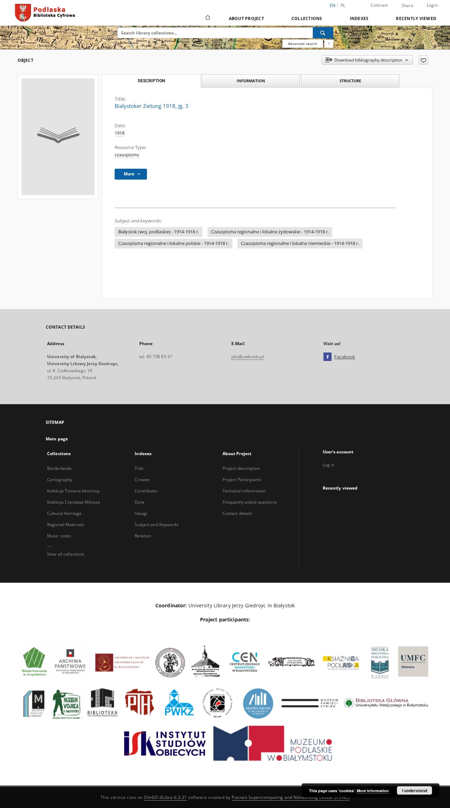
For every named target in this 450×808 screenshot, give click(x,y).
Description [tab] (151, 80)
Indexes (359, 18)
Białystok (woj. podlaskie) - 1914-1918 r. (158, 232)
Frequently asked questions (250, 502)
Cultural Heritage (64, 513)
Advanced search (302, 43)
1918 (119, 133)
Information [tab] (251, 80)
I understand (414, 790)
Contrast (379, 5)
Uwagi (141, 513)
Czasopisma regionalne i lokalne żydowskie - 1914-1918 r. (270, 232)
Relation (143, 536)
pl (343, 5)
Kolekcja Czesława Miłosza (73, 502)
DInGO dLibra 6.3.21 (165, 797)
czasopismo (127, 155)
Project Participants (242, 480)
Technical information (244, 491)
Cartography (59, 480)
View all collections (65, 554)
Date (139, 502)
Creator (142, 480)
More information (373, 790)
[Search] (323, 32)
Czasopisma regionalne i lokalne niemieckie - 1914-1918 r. (300, 243)
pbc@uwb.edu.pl (247, 357)
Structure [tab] (350, 80)
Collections (306, 18)
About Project (246, 18)
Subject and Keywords (156, 525)
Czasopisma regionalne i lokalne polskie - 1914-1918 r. (173, 243)
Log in (329, 465)
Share (407, 5)
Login (432, 5)
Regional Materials (65, 525)
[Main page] (207, 18)
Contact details (237, 513)
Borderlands (59, 468)
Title (139, 468)
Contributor (146, 491)
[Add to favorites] (423, 60)
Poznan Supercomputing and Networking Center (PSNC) (290, 797)
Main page (57, 439)
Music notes (59, 536)
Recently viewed (416, 18)
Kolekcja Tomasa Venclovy (73, 491)
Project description (241, 468)
